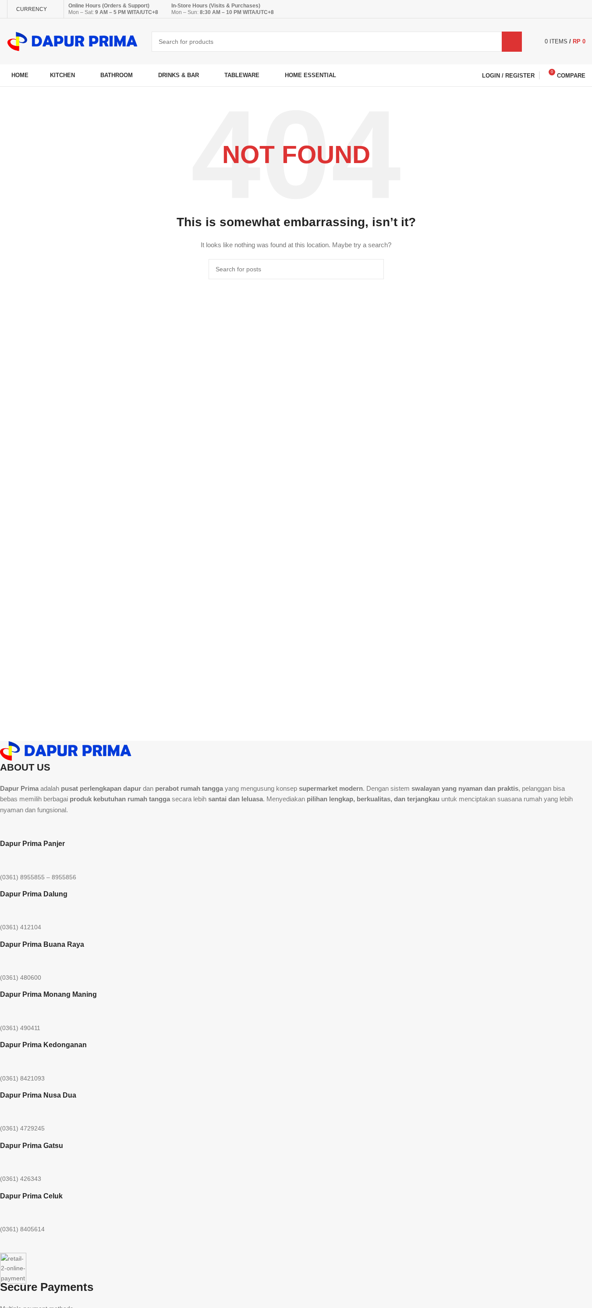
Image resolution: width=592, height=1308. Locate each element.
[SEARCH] (512, 42)
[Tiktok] (58, 827)
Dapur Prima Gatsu (31, 1145)
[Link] (106, 827)
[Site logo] (72, 40)
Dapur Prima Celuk (31, 1196)
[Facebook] (82, 827)
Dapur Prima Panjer (32, 843)
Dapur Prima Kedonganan (43, 1045)
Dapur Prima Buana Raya (42, 944)
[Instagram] (35, 827)
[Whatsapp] (11, 827)
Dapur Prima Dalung (33, 894)
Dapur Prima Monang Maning (48, 994)
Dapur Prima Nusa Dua (38, 1095)
